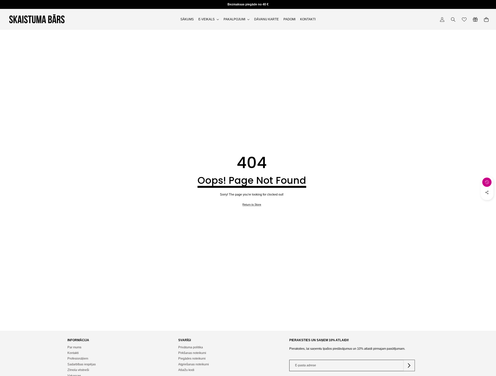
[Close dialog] (319, 161)
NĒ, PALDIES (210, 226)
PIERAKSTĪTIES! (210, 216)
